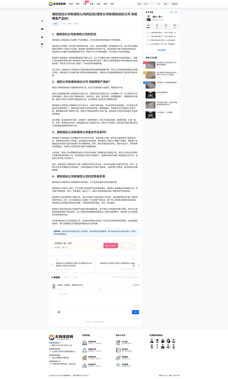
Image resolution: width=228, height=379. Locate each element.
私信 (176, 12)
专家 (92, 4)
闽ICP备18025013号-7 (81, 375)
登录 (165, 4)
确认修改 (136, 285)
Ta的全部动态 (161, 50)
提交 (135, 312)
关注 (171, 12)
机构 (98, 4)
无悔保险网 (66, 375)
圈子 (78, 4)
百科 (112, 4)
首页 (71, 4)
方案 (85, 3)
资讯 (105, 4)
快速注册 (175, 4)
